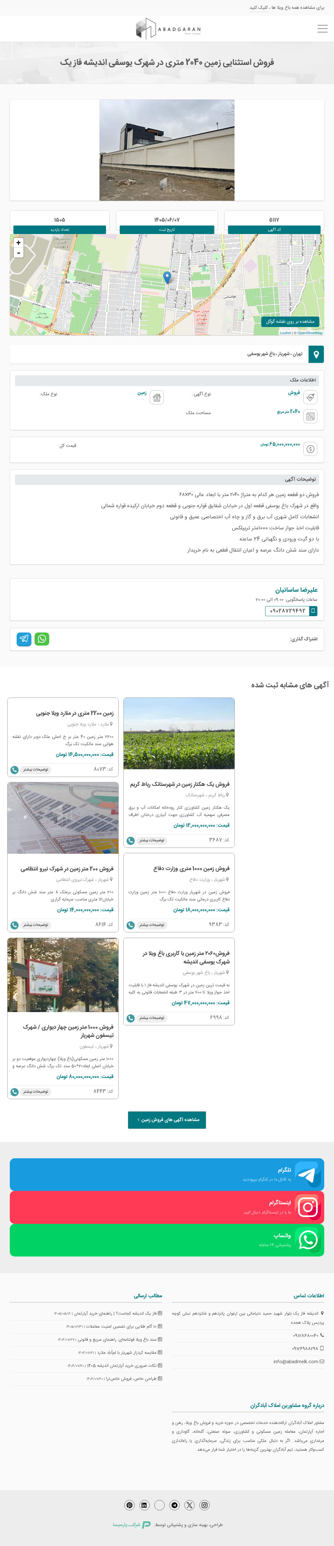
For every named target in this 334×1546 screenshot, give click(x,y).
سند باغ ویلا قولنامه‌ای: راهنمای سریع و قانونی (118, 1339)
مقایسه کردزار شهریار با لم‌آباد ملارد (127, 1352)
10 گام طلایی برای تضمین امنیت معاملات (122, 1326)
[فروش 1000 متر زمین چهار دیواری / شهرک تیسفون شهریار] (63, 975)
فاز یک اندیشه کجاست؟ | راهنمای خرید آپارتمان (116, 1313)
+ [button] (18, 243)
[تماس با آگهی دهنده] (14, 770)
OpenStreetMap (310, 332)
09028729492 (288, 611)
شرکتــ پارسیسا (126, 1525)
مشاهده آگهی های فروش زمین (170, 1120)
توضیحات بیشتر (35, 769)
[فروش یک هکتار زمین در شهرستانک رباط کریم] (179, 733)
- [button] (18, 252)
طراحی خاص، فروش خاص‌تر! (132, 1378)
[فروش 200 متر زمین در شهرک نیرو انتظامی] (63, 817)
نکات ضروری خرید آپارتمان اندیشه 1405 (122, 1365)
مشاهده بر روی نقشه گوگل (290, 322)
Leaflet (285, 332)
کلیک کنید (259, 8)
